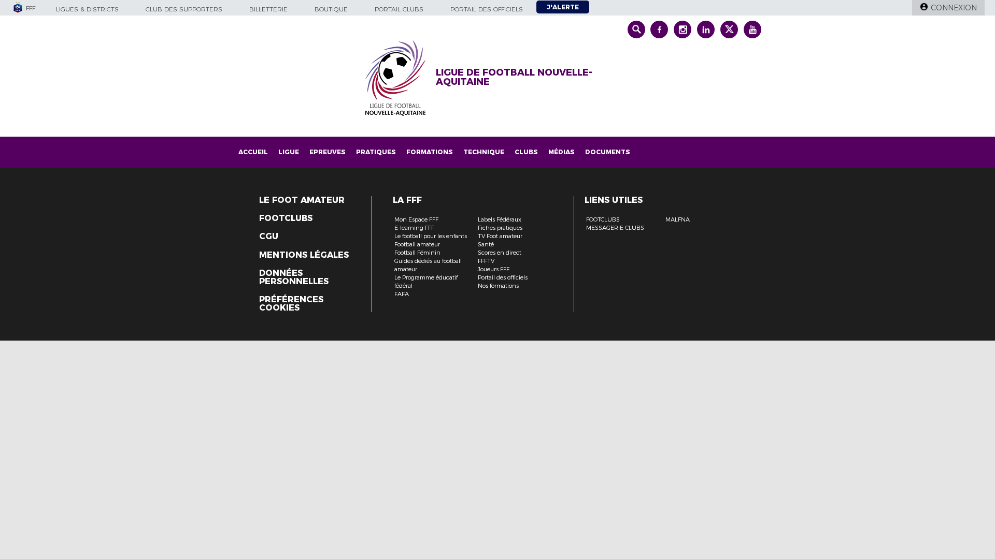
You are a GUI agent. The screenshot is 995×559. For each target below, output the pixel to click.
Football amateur (417, 244)
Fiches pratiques (500, 227)
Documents (607, 152)
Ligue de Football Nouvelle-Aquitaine (514, 77)
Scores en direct (499, 252)
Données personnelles (294, 277)
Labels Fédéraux (499, 219)
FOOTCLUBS (603, 219)
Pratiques (376, 152)
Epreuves (327, 152)
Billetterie (268, 9)
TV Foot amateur (500, 236)
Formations (429, 152)
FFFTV (486, 260)
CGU (268, 236)
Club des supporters (184, 9)
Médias (561, 152)
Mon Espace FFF (416, 219)
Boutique (331, 9)
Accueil (253, 152)
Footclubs (285, 218)
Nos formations (498, 285)
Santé (486, 244)
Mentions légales (304, 255)
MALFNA (677, 219)
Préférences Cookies (291, 304)
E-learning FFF (414, 227)
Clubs (526, 152)
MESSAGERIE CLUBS (615, 227)
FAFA (401, 294)
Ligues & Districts (87, 9)
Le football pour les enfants (430, 236)
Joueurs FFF (493, 269)
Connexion (954, 7)
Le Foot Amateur (302, 200)
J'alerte (563, 7)
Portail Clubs (399, 9)
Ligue (288, 152)
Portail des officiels (486, 9)
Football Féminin (417, 252)
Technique (483, 152)
